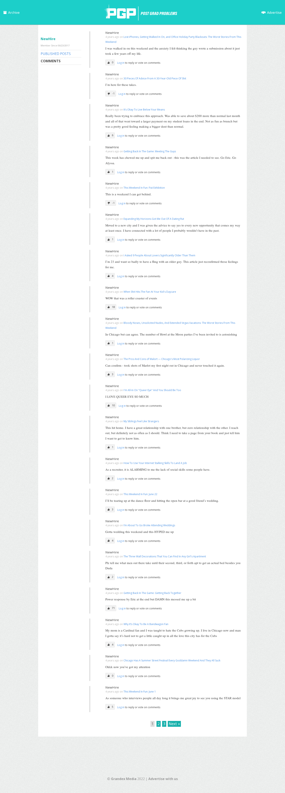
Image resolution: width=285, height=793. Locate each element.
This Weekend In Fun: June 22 (140, 494)
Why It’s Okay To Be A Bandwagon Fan (146, 624)
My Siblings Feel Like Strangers (141, 421)
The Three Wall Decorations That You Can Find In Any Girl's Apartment (165, 556)
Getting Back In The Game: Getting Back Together (152, 593)
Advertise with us (163, 778)
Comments (51, 61)
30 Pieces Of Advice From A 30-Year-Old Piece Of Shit (155, 78)
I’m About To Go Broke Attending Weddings (149, 525)
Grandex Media (123, 778)
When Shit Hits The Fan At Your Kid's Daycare (150, 292)
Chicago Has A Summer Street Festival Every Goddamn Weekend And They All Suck (172, 660)
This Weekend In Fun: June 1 (140, 691)
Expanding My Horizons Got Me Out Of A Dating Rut (154, 219)
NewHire (112, 32)
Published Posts (56, 53)
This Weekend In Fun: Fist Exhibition (144, 187)
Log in (121, 63)
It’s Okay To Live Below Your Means (144, 109)
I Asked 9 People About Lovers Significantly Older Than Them (159, 255)
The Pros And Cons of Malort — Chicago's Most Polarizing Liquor (162, 359)
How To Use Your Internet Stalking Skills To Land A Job (155, 463)
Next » (174, 723)
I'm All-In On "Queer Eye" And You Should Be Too (152, 390)
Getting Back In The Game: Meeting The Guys (150, 151)
